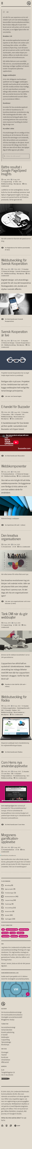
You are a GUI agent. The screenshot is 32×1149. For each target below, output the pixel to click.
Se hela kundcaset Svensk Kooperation (14, 320)
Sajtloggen (8, 919)
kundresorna (16, 110)
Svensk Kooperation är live (14, 333)
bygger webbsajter (21, 82)
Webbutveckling (6, 184)
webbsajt (11, 743)
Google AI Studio (15, 1114)
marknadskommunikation (13, 1015)
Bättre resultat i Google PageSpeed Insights (13, 170)
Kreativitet (7, 547)
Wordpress (17, 184)
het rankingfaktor (17, 190)
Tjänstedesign (23, 936)
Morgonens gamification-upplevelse (9, 838)
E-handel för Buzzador (15, 406)
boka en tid (16, 963)
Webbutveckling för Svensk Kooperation (14, 261)
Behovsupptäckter (9, 708)
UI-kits (14, 486)
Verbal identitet (24, 929)
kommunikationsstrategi (12, 1012)
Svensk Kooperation (23, 271)
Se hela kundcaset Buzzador (15, 456)
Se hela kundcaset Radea (13, 752)
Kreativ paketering (7, 1032)
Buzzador (6, 414)
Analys (12, 1020)
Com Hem (6, 773)
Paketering (5, 933)
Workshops (14, 936)
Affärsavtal (5, 1062)
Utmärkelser (5, 1060)
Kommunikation (8, 474)
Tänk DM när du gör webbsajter (14, 615)
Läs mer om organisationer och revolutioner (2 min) (18, 602)
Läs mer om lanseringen (13, 396)
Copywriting (7, 182)
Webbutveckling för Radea (14, 698)
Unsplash (19, 1111)
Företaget (4, 1052)
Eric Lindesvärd (17, 419)
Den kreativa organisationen (11, 537)
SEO (16, 182)
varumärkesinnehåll (19, 64)
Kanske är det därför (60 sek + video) (15, 685)
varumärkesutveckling (9, 950)
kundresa (6, 135)
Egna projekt (9, 889)
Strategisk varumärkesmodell (11, 1017)
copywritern (24, 672)
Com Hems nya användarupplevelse (14, 763)
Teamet (4, 1055)
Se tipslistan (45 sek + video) (15, 525)
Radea (14, 710)
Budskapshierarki (23, 708)
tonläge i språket (15, 66)
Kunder (26, 269)
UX (20, 182)
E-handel (18, 414)
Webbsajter (20, 933)
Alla (3, 929)
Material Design (8, 271)
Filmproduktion (6, 776)
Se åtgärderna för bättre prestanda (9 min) (17, 249)
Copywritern (6, 663)
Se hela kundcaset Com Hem (15, 824)
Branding (8, 885)
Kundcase (4, 1057)
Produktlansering (19, 776)
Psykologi (8, 904)
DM (12, 414)
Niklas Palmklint (10, 1111)
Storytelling (9, 907)
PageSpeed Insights (14, 195)
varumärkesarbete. (22, 979)
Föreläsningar (9, 893)
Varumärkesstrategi (11, 929)
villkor (11, 1109)
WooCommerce (19, 417)
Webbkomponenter (13, 466)
